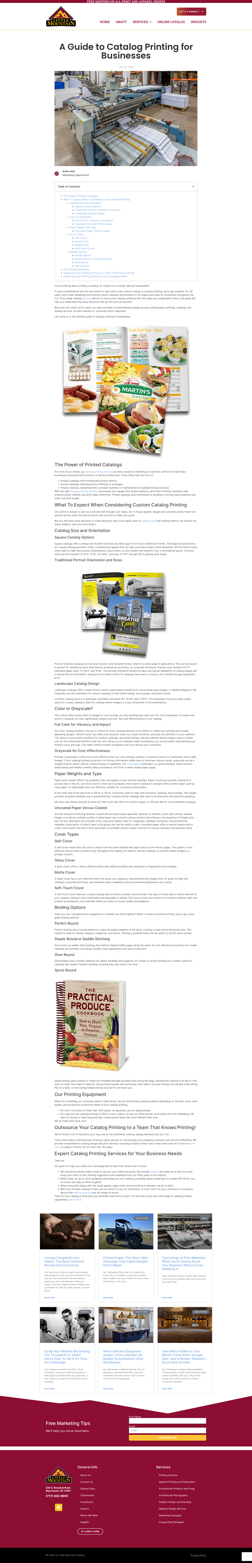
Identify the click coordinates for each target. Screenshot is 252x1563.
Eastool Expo (87, 1488)
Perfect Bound (83, 255)
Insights (198, 22)
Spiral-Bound (82, 265)
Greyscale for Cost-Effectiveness (93, 223)
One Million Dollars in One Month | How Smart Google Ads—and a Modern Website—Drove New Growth (184, 1356)
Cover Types (76, 234)
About (121, 22)
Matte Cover (82, 244)
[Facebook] (58, 1507)
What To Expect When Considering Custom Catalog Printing (96, 199)
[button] (193, 186)
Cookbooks (86, 1502)
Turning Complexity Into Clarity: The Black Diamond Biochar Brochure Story (64, 1261)
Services (140, 22)
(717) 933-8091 (57, 1496)
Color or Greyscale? (80, 216)
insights (154, 1171)
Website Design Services (172, 1508)
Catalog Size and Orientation (85, 202)
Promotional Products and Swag (177, 1488)
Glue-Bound (81, 262)
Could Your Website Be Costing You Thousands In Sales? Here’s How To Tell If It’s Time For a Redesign (67, 1356)
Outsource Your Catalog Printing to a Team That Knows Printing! (99, 272)
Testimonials (87, 1495)
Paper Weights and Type (82, 227)
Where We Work (89, 1515)
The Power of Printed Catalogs (80, 195)
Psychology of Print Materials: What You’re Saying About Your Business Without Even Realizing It (184, 1263)
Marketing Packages (170, 1515)
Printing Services (168, 1475)
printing (86, 298)
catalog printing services (99, 471)
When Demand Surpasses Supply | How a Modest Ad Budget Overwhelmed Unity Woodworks (123, 1356)
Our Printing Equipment (76, 269)
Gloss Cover (82, 241)
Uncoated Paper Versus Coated (92, 230)
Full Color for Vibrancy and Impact (94, 220)
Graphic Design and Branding (175, 1502)
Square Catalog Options (88, 206)
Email (132, 1426)
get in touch (75, 1199)
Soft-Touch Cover (85, 248)
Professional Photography (173, 1495)
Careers (84, 1508)
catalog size (148, 520)
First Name (135, 1417)
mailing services (82, 1192)
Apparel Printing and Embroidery (177, 1481)
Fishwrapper (133, 763)
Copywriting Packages (171, 1522)
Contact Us (86, 1481)
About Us (85, 1475)
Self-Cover (81, 237)
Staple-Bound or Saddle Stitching (93, 258)
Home (105, 22)
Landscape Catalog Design (90, 213)
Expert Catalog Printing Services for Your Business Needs (95, 276)
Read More (49, 1298)
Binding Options (78, 251)
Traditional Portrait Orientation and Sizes (97, 209)
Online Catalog (171, 22)
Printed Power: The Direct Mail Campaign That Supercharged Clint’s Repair (125, 1261)
